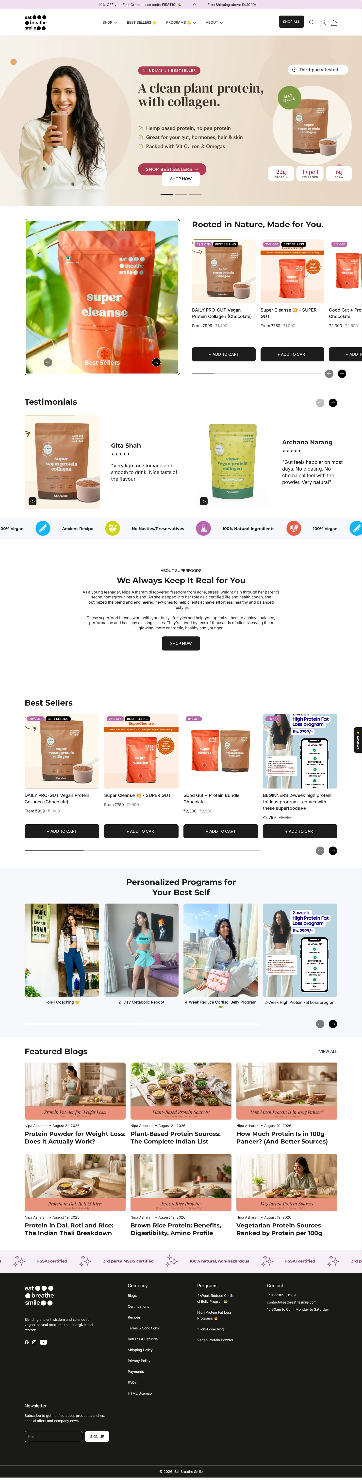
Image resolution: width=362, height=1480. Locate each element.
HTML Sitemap (140, 1393)
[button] (110, 22)
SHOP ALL (291, 22)
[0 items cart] (334, 23)
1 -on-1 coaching (210, 1329)
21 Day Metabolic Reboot (141, 1002)
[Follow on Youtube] (43, 1342)
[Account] (323, 22)
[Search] (312, 23)
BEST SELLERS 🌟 (141, 22)
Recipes (134, 1317)
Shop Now (181, 178)
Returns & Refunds (143, 1339)
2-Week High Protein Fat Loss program (300, 1002)
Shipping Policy (140, 1350)
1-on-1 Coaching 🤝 (62, 1002)
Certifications (138, 1306)
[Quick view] (250, 297)
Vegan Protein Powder (215, 1340)
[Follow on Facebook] (27, 1342)
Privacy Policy (139, 1361)
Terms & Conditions (143, 1328)
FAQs (132, 1382)
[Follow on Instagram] (34, 1342)
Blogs (132, 1295)
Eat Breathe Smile (188, 1471)
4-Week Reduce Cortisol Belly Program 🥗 (220, 1005)
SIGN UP (97, 1436)
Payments (136, 1371)
